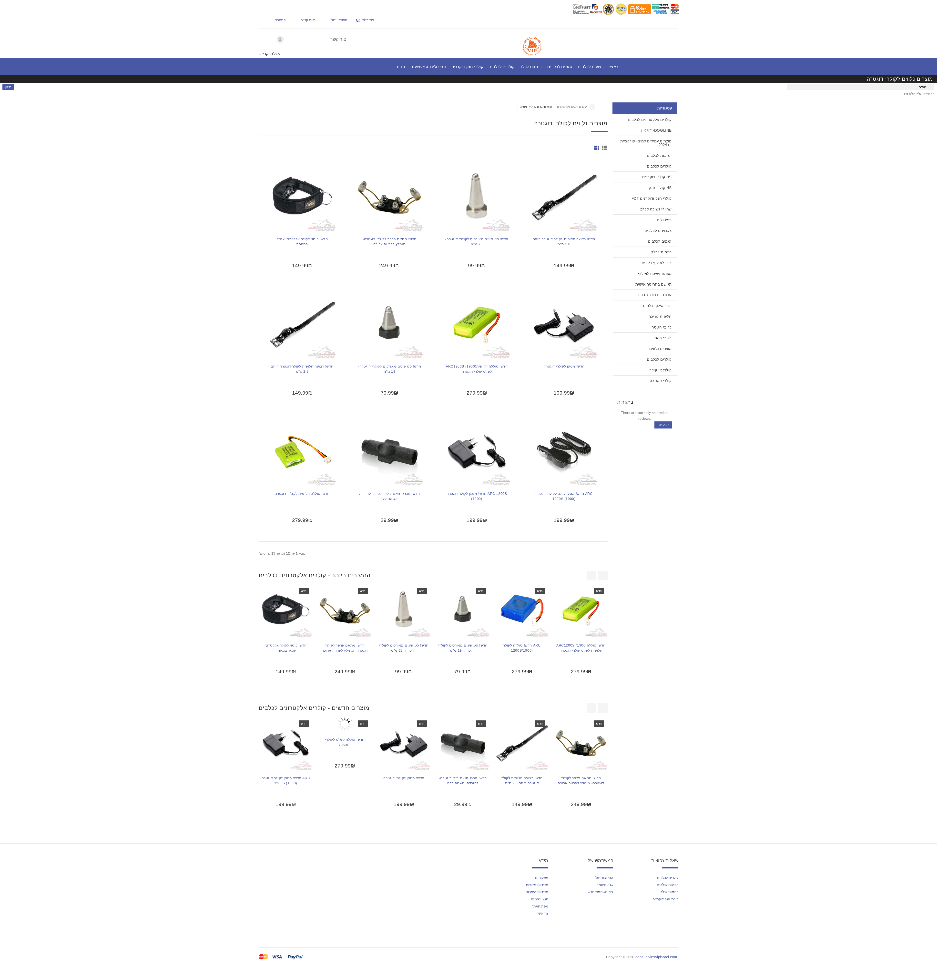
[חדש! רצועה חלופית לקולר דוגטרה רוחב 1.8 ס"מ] (564, 197)
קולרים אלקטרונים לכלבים (572, 106)
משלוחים (541, 878)
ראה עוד (663, 425)
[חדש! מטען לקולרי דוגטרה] (564, 324)
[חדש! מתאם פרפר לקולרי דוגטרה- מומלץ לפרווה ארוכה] (389, 197)
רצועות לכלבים (667, 885)
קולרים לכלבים (667, 878)
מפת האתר (540, 906)
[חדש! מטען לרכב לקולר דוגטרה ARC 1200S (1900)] (564, 452)
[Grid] (596, 148)
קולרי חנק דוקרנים (665, 899)
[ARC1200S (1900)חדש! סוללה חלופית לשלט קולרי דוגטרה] (477, 324)
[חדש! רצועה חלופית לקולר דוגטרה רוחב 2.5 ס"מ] (302, 324)
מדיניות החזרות (537, 892)
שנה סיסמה (604, 885)
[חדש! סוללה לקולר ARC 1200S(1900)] (522, 611)
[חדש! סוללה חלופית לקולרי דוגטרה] (302, 452)
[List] (604, 148)
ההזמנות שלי (603, 878)
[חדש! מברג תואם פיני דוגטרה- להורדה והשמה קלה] (389, 452)
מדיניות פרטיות (537, 885)
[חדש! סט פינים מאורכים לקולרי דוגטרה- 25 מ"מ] (477, 197)
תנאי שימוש (539, 899)
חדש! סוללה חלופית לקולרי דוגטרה (302, 494)
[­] (264, 10)
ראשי (592, 107)
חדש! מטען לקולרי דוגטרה (563, 366)
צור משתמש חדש (600, 892)
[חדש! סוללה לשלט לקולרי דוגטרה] (345, 724)
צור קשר (338, 39)
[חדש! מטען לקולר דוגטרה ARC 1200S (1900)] (477, 452)
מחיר (922, 87)
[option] (285, 641)
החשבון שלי (338, 20)
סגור (734, 836)
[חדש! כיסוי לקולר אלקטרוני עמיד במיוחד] (302, 197)
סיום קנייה (308, 20)
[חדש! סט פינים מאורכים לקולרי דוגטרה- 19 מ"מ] (389, 324)
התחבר (280, 20)
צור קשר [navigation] (368, 20)
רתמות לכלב (669, 892)
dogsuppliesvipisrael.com (656, 957)
